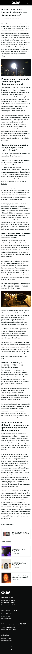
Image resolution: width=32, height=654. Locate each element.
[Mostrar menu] (2, 2)
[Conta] (28, 2)
